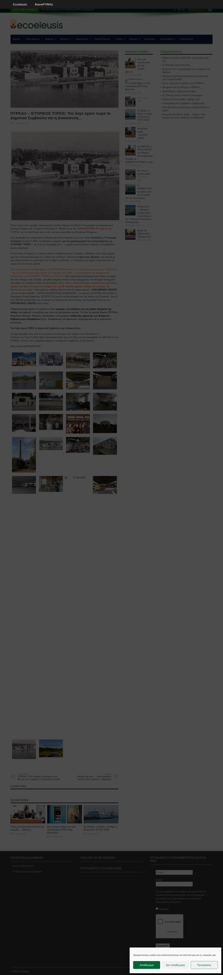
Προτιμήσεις (204, 965)
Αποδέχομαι (147, 965)
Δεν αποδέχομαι (175, 965)
